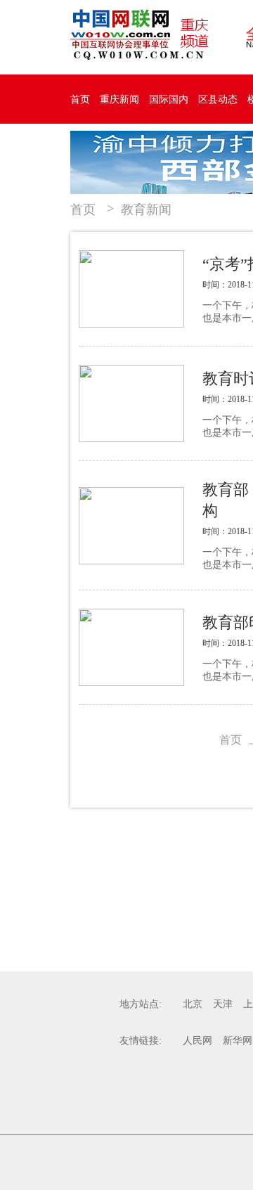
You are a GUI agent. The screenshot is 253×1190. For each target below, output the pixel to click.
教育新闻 (146, 209)
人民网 (197, 1040)
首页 (80, 99)
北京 (192, 1004)
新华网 (237, 1040)
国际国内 (168, 99)
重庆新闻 (119, 99)
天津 (223, 1004)
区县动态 (218, 99)
